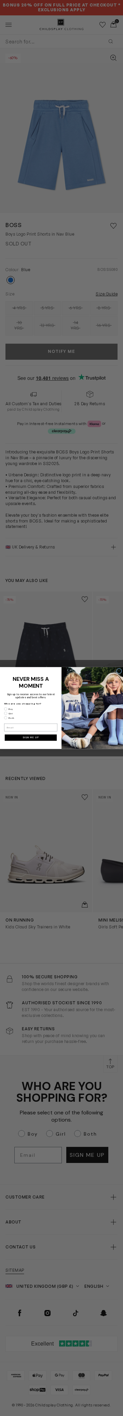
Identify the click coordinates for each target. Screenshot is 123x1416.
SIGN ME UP (31, 737)
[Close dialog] (119, 671)
